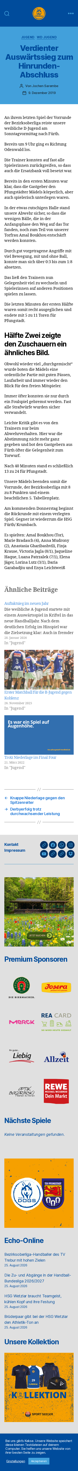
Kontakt (11, 844)
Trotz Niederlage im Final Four (30, 757)
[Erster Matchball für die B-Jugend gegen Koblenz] (39, 669)
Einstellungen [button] (15, 1461)
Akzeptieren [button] (39, 1461)
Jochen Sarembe (45, 86)
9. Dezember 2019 (42, 93)
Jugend (28, 37)
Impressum (14, 850)
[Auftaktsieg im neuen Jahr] (39, 623)
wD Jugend (47, 37)
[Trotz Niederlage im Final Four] (39, 735)
